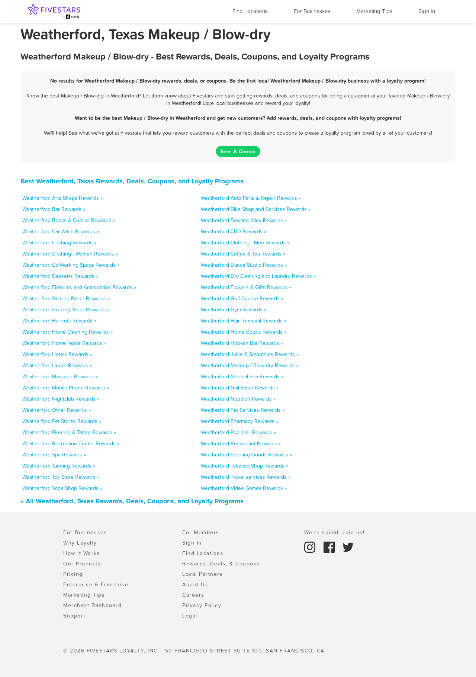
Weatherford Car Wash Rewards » (60, 231)
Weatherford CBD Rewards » (233, 231)
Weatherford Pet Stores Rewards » (61, 421)
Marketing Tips (374, 11)
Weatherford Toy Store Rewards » (60, 477)
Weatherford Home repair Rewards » (64, 343)
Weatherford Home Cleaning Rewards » (67, 332)
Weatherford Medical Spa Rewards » (242, 376)
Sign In (426, 11)
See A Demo (238, 151)
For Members (200, 532)
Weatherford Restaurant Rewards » (241, 443)
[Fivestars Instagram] (311, 546)
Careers (193, 595)
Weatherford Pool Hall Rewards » (238, 432)
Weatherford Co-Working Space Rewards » (70, 265)
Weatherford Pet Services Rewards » (242, 410)
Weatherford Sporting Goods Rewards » (246, 454)
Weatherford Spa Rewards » (54, 454)
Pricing (73, 574)
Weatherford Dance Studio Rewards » (244, 265)
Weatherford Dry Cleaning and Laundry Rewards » (258, 276)
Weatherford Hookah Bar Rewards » (242, 343)
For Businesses (312, 11)
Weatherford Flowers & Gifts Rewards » (246, 287)
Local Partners (202, 574)
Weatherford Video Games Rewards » (244, 488)
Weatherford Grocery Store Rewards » (66, 309)
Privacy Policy (201, 605)
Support (74, 615)
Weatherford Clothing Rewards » (59, 242)
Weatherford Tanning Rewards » (58, 465)
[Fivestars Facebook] (330, 546)
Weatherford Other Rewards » (56, 410)
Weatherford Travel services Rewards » (245, 477)
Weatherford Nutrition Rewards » (238, 398)
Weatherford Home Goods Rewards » (243, 332)
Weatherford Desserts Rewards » (60, 276)
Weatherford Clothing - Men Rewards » (245, 242)
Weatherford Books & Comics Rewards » (68, 220)
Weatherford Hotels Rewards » (57, 354)
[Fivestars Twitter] (348, 546)
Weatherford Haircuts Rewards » (59, 320)
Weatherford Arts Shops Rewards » (62, 198)
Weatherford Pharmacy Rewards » (239, 421)
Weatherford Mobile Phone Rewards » (65, 387)
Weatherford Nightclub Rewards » (60, 398)
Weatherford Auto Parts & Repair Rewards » (251, 198)
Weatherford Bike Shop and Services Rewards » (256, 209)
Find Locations (250, 11)
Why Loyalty (80, 542)
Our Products (82, 563)
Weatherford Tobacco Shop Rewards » (244, 465)
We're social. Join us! (334, 532)
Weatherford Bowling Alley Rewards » (244, 220)
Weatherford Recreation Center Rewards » (70, 443)
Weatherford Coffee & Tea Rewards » (243, 253)
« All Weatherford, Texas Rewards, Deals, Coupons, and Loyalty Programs (132, 501)
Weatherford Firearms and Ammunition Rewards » (79, 287)
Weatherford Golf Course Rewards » (242, 298)
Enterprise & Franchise (95, 584)
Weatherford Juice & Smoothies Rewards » (250, 354)
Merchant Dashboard (92, 605)
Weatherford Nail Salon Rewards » (240, 387)
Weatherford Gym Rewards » (233, 309)
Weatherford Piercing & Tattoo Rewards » (69, 432)
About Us (195, 584)
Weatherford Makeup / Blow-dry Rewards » (250, 365)
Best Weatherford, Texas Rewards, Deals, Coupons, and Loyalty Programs (132, 181)
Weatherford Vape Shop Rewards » (62, 488)
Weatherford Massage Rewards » (60, 376)
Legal (189, 615)
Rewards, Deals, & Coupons (221, 563)
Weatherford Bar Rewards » (53, 209)
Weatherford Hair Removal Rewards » (243, 320)
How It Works (81, 553)
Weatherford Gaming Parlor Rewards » (66, 298)
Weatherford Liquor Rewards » (57, 365)
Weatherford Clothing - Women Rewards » (70, 253)
